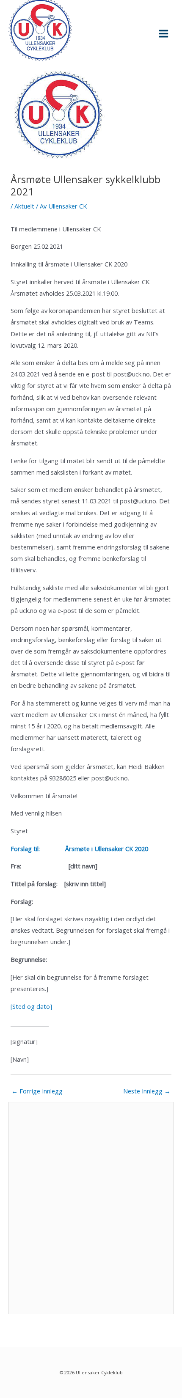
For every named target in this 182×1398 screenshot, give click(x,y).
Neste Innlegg (147, 1091)
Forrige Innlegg (37, 1091)
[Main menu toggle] (164, 34)
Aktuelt (24, 206)
